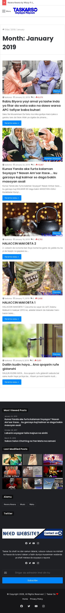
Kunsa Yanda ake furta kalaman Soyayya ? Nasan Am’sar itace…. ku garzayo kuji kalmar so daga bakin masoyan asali (29, 175)
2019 (13, 29)
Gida (6, 29)
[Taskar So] (25, 11)
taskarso (8, 97)
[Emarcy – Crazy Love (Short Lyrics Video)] (32, 471)
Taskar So (51, 594)
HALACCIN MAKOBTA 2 (19, 243)
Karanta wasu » (12, 123)
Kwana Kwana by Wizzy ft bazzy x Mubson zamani (31, 2)
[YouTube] (34, 543)
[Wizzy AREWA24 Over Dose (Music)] (53, 471)
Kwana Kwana (10, 504)
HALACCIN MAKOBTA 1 (19, 302)
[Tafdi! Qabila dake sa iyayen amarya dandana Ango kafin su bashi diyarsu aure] (53, 459)
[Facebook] (27, 543)
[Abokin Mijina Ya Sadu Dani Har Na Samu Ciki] (12, 459)
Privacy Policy (36, 599)
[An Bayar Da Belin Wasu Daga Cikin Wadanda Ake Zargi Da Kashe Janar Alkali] (32, 483)
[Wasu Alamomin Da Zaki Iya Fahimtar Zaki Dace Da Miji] (32, 459)
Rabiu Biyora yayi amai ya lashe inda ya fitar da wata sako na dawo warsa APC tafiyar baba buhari (31, 105)
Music (22, 504)
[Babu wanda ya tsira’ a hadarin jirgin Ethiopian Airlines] (53, 483)
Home (25, 599)
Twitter (8, 513)
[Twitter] (30, 543)
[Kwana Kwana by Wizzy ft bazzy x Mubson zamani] (12, 483)
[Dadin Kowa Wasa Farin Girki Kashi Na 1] (12, 471)
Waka (31, 504)
